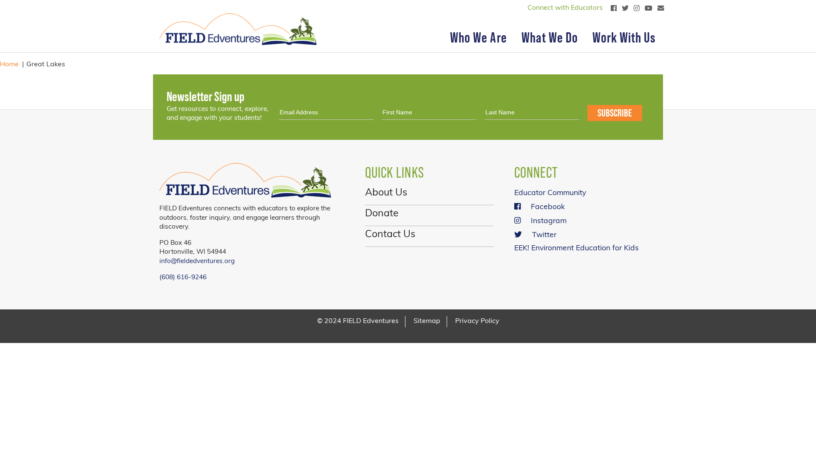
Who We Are (478, 37)
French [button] (184, 8)
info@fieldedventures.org (197, 261)
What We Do (549, 37)
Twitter (544, 235)
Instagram (549, 221)
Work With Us (624, 37)
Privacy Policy (477, 321)
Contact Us (390, 235)
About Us (386, 193)
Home (9, 64)
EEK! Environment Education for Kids (576, 248)
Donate (382, 214)
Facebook (548, 207)
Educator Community (550, 193)
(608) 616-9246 (183, 277)
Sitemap (427, 321)
